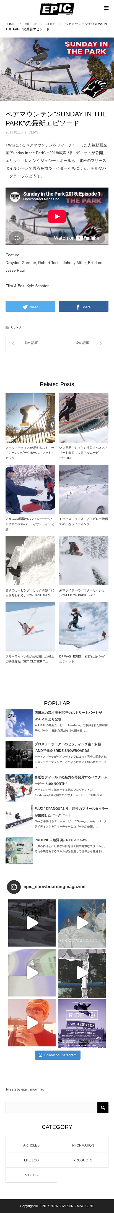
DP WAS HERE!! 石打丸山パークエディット (82, 659)
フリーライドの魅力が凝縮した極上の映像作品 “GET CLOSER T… (30, 659)
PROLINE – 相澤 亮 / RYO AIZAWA (61, 840)
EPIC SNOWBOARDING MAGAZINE (67, 1206)
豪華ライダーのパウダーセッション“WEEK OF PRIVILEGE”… (82, 593)
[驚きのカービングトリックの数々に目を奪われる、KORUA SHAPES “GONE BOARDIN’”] (30, 560)
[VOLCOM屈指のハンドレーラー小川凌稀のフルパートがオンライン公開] (30, 489)
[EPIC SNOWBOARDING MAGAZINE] (57, 9)
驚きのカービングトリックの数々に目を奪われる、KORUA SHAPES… (30, 593)
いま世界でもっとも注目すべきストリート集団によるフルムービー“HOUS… (83, 452)
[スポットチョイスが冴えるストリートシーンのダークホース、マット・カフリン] (30, 418)
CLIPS (50, 24)
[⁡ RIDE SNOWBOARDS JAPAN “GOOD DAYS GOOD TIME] (32, 972)
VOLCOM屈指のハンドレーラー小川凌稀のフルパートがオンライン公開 (30, 524)
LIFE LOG (31, 1160)
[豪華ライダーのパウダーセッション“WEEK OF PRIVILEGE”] (84, 560)
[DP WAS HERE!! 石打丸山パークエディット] (84, 626)
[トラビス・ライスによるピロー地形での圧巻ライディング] (84, 489)
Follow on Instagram (60, 1055)
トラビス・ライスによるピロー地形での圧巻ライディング (83, 521)
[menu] (106, 7)
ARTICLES (31, 1145)
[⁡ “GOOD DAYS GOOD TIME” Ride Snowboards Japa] (82, 923)
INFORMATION (82, 1145)
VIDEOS (31, 24)
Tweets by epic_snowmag (25, 1089)
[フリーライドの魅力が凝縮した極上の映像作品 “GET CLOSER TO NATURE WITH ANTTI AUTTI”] (30, 626)
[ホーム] (11, 24)
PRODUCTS (82, 1160)
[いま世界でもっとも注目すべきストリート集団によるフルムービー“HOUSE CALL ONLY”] (84, 418)
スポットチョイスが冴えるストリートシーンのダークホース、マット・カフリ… (30, 452)
